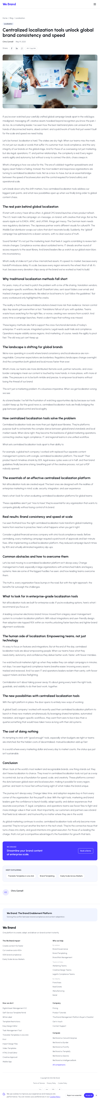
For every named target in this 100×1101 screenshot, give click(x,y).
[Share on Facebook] (12, 48)
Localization (20, 18)
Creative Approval (10, 1057)
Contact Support (59, 1026)
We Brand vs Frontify (61, 1047)
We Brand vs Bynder (60, 1042)
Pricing (55, 1008)
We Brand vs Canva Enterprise (65, 1038)
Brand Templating (47, 876)
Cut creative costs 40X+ (12, 950)
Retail (55, 995)
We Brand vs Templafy (61, 1051)
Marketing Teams (60, 966)
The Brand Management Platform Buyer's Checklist (73, 1017)
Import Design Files (10, 1044)
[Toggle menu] (94, 4)
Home (5, 18)
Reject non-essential (74, 1095)
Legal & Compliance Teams (64, 974)
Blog (11, 18)
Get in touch (58, 1021)
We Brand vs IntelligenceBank (64, 1060)
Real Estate (57, 987)
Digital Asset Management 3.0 (15, 1008)
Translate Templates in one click (21, 876)
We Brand (9, 4)
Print (4, 1039)
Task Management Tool (12, 1030)
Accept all (89, 1095)
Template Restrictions (11, 1021)
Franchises (57, 982)
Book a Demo (85, 851)
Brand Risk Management (62, 957)
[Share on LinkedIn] (17, 48)
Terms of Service (39, 1083)
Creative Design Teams (62, 970)
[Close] (96, 1095)
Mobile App (7, 1062)
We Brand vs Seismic (61, 1056)
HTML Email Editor (10, 1053)
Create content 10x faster (13, 946)
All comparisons (59, 1065)
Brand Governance (60, 949)
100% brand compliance (12, 955)
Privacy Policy (51, 1083)
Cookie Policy (62, 1083)
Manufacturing (58, 991)
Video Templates (9, 1048)
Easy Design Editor (10, 1026)
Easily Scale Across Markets (71, 876)
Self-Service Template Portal (14, 1013)
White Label (7, 1017)
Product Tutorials (59, 1013)
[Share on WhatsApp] (22, 48)
